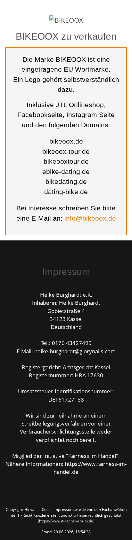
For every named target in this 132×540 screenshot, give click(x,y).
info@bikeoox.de (90, 218)
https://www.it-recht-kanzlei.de (66, 521)
